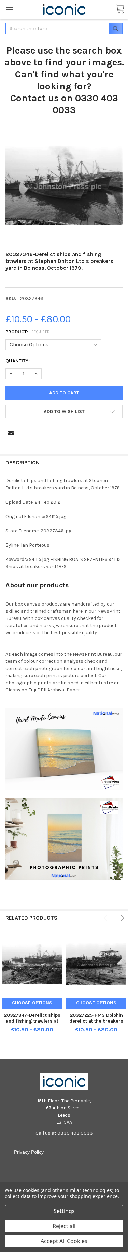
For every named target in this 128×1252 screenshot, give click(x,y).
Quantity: (17, 361)
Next (121, 918)
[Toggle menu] (9, 9)
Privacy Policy (29, 1152)
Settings (64, 1211)
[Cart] (120, 9)
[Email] (10, 433)
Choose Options (32, 1003)
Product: (27, 332)
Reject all (64, 1226)
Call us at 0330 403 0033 (64, 1133)
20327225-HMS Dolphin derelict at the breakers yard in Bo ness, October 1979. (96, 1024)
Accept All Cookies (64, 1241)
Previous (107, 918)
